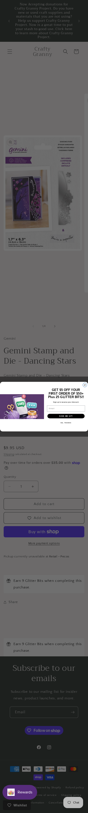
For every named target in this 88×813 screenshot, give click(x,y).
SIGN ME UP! (66, 416)
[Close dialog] (85, 385)
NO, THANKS (66, 422)
